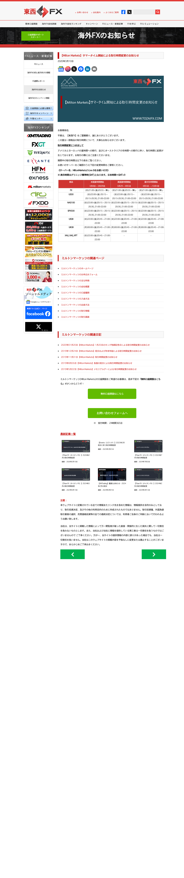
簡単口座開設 (31, 23)
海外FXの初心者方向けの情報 (38, 72)
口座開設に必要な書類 (40, 108)
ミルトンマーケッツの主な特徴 (75, 280)
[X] (74, 69)
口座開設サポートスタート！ (36, 35)
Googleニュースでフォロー (41, 302)
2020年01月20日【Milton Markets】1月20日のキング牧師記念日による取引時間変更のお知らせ (105, 345)
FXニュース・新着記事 (112, 23)
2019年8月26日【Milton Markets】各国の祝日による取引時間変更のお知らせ (96, 363)
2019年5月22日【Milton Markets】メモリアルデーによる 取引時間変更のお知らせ (99, 369)
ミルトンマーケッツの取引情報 (75, 310)
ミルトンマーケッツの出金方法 (75, 304)
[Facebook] (80, 69)
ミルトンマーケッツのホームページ (77, 268)
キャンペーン (92, 23)
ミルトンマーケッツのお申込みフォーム (79, 274)
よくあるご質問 (112, 12)
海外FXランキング (39, 127)
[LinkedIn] (87, 69)
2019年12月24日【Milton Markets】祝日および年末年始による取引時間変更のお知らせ (101, 351)
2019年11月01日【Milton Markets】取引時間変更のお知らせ (89, 357)
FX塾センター (36, 118)
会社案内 (97, 12)
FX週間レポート (38, 81)
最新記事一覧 (68, 434)
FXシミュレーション (149, 23)
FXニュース (38, 64)
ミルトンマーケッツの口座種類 (75, 292)
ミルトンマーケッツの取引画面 (75, 317)
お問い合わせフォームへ (112, 413)
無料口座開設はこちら (112, 393)
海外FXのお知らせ (39, 89)
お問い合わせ (82, 12)
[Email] (94, 69)
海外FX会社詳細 (49, 23)
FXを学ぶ (131, 23)
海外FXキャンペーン (39, 113)
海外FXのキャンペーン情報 (38, 98)
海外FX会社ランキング (71, 23)
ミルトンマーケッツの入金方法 (75, 298)
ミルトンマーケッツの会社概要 (75, 286)
